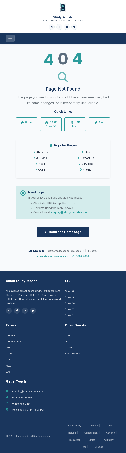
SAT (8, 371)
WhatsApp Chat (21, 403)
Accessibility (74, 425)
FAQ (87, 152)
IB (66, 341)
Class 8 (69, 291)
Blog (101, 122)
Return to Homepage (65, 232)
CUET (41, 169)
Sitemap (99, 447)
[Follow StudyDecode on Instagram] (52, 27)
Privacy (94, 425)
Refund (72, 432)
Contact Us (87, 158)
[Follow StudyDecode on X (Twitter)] (74, 27)
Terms (109, 425)
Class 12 (70, 315)
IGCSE (68, 347)
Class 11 (69, 309)
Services (87, 163)
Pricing (87, 169)
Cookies (110, 432)
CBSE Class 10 (51, 124)
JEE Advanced (14, 341)
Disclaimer (74, 440)
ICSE (67, 335)
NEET (41, 163)
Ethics (92, 440)
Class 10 (70, 303)
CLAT (9, 359)
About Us (42, 152)
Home (28, 122)
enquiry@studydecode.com (69, 212)
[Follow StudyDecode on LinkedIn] (67, 27)
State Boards (72, 353)
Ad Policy (109, 440)
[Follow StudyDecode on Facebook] (59, 27)
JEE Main (76, 124)
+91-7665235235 (80, 256)
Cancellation (91, 432)
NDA (8, 365)
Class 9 (69, 297)
